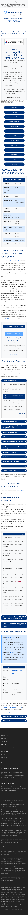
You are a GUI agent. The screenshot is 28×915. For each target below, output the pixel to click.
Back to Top (22, 413)
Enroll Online (13, 652)
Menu (15, 25)
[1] (23, 18)
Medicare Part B (4, 757)
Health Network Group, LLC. (17, 800)
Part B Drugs (14, 145)
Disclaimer (3, 744)
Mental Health (14, 126)
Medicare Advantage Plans (3, 33)
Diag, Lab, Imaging (14, 140)
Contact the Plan (14, 354)
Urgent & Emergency (14, 121)
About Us (3, 732)
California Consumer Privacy (7, 747)
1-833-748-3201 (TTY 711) (14, 341)
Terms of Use (4, 741)
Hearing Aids (14, 154)
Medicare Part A (4, 754)
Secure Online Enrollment (14, 334)
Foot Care (14, 112)
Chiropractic (14, 117)
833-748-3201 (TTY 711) (14, 20)
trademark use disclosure (10, 790)
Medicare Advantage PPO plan (12, 261)
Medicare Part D (20, 490)
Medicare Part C (4, 760)
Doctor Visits (14, 107)
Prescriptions (14, 164)
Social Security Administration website (11, 707)
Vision (14, 159)
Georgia (10, 33)
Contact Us (3, 738)
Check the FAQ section (7, 319)
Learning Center (4, 751)
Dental (14, 150)
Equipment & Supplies (14, 135)
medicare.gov (7, 712)
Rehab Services (14, 131)
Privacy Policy (4, 735)
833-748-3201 (10, 637)
